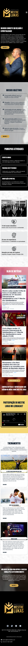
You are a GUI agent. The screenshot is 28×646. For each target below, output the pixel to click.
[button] (26, 13)
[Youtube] (20, 626)
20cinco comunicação (17, 636)
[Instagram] (8, 626)
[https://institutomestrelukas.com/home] (11, 12)
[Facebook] (16, 626)
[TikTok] (12, 626)
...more (3, 305)
